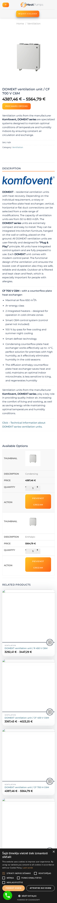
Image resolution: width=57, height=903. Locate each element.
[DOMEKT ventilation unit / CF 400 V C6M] (28, 685)
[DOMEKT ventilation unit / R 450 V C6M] (28, 616)
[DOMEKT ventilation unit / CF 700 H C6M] (28, 755)
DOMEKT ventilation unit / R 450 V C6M (26, 648)
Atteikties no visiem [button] (40, 888)
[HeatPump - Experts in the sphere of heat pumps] (31, 5)
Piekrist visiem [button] (13, 888)
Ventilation (34, 23)
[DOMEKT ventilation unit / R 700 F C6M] (28, 824)
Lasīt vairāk (28, 867)
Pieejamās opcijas (16, 106)
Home (20, 23)
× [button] (53, 852)
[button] (28, 895)
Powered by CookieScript (28, 900)
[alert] (28, 875)
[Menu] (5, 5)
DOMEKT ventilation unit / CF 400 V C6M (27, 718)
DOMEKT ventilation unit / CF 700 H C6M (27, 787)
